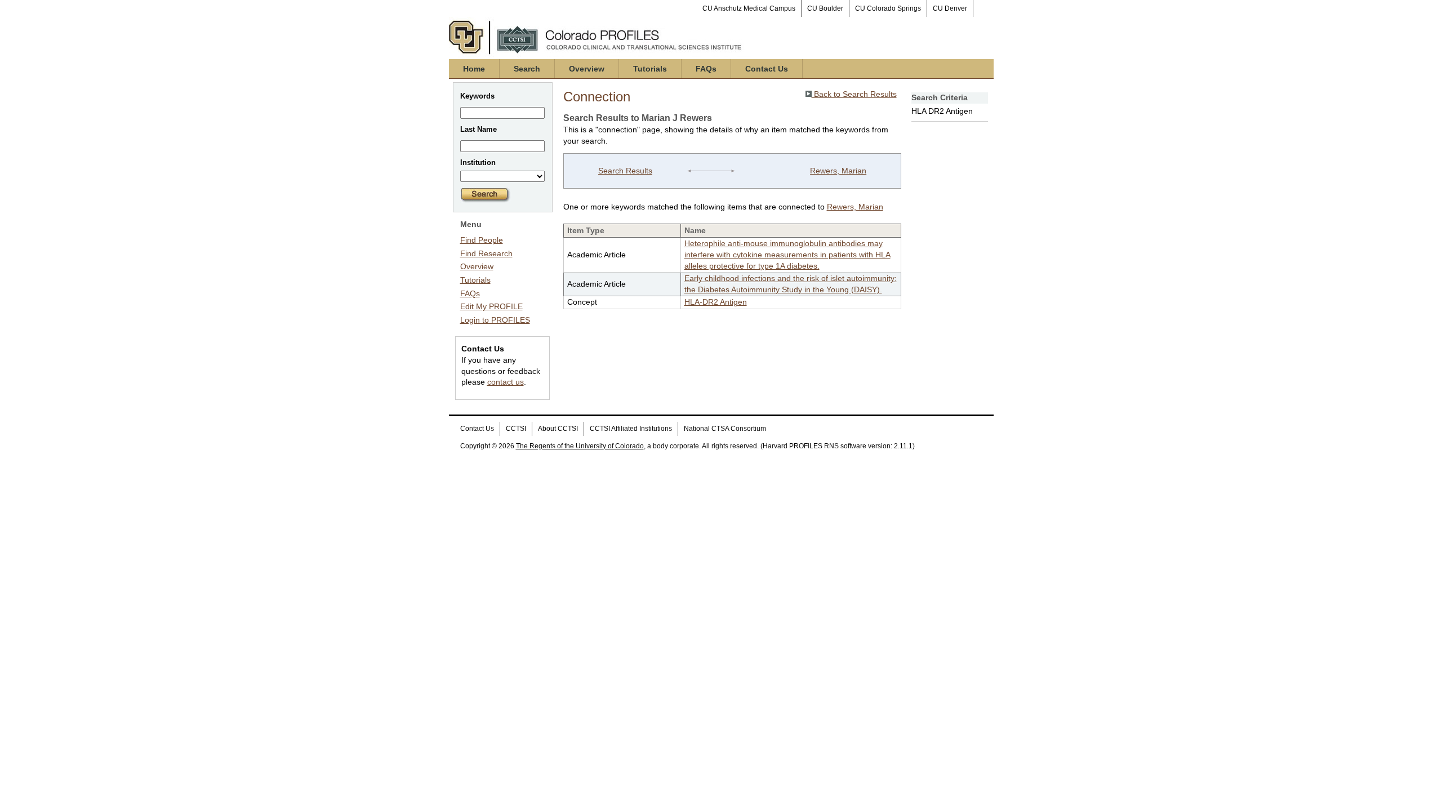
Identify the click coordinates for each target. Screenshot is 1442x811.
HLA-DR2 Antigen (715, 301)
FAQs (706, 68)
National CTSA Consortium (725, 429)
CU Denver (950, 8)
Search (527, 68)
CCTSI (516, 429)
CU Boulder (825, 8)
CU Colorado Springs (888, 8)
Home (474, 68)
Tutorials (650, 68)
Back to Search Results (854, 94)
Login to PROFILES (495, 319)
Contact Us (766, 68)
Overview (586, 68)
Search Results (625, 170)
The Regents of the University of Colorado (580, 446)
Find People (481, 239)
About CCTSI (558, 429)
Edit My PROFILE (491, 306)
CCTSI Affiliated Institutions (631, 429)
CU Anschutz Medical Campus (748, 8)
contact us (505, 381)
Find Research (486, 253)
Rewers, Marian (838, 170)
